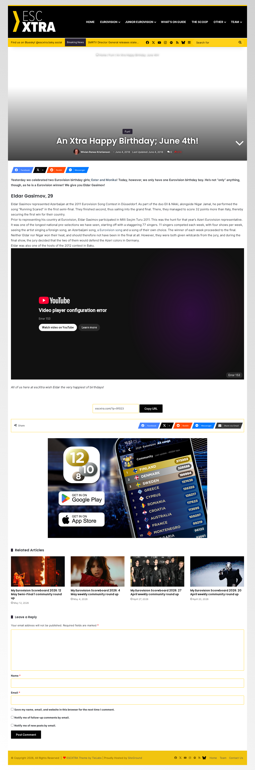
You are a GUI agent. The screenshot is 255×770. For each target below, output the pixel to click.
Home (90, 22)
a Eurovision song (109, 230)
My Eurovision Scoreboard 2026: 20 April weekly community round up (215, 592)
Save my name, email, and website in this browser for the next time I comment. (64, 709)
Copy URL (151, 408)
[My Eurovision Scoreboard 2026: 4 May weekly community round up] (98, 571)
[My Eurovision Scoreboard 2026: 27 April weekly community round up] (157, 571)
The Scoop (200, 22)
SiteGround (135, 757)
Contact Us (236, 757)
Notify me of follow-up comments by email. (42, 717)
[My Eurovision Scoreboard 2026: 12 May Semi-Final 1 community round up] (38, 571)
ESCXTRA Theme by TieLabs (84, 757)
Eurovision (108, 22)
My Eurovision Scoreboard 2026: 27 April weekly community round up (155, 592)
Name (16, 675)
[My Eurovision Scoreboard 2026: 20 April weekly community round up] (217, 571)
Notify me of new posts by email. (35, 725)
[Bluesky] (183, 42)
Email (15, 692)
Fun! (111, 54)
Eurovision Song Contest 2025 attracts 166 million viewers (122, 42)
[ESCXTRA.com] (34, 22)
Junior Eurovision (139, 22)
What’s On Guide (173, 22)
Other (218, 22)
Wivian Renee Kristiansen (95, 151)
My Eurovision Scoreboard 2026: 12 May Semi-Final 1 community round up (36, 594)
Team (235, 22)
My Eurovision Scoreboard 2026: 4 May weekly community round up (95, 592)
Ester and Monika (104, 180)
